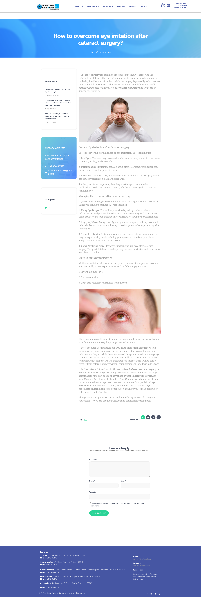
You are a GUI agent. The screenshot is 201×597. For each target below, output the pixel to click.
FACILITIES (107, 7)
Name (92, 481)
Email (123, 481)
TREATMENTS (92, 7)
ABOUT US (79, 7)
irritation (109, 87)
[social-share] (143, 417)
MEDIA (131, 7)
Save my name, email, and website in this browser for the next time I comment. (118, 504)
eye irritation (118, 347)
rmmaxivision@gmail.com (142, 559)
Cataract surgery (90, 75)
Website (92, 492)
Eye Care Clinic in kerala (128, 379)
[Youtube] (155, 594)
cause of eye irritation (119, 153)
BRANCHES (121, 7)
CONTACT (143, 7)
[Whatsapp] (160, 594)
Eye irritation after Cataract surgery (109, 147)
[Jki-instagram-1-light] (151, 594)
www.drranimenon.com (141, 566)
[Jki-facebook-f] (147, 594)
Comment (93, 459)
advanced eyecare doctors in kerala (132, 376)
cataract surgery (129, 87)
